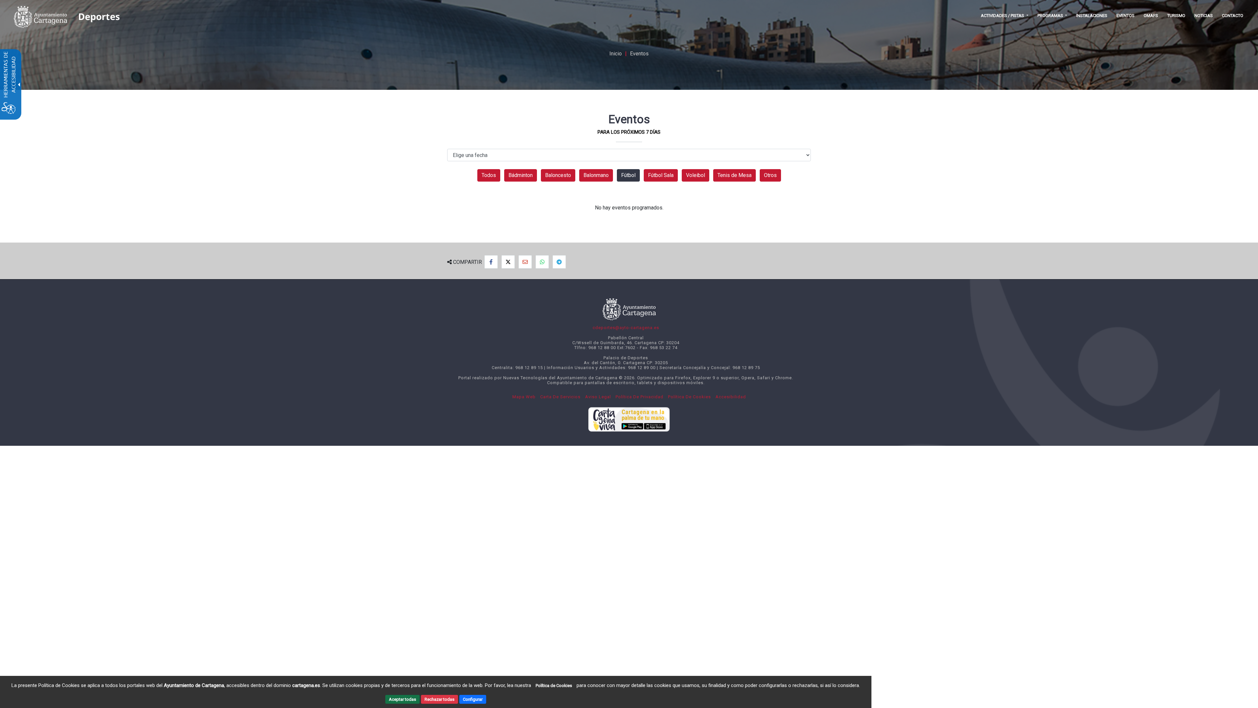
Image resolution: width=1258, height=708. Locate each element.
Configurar (473, 699)
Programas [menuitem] (1051, 15)
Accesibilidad (730, 396)
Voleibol (695, 175)
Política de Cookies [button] (554, 685)
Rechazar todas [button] (439, 699)
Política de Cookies (689, 396)
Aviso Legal (598, 396)
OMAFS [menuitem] (1151, 15)
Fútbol (628, 175)
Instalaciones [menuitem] (1091, 15)
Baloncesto (558, 175)
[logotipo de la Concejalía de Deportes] (99, 16)
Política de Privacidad (639, 396)
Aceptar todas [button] (402, 699)
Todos (489, 175)
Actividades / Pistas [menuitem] (1003, 15)
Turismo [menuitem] (1176, 15)
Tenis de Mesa (734, 175)
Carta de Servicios (560, 396)
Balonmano (596, 175)
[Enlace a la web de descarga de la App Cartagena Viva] (629, 418)
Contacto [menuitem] (1232, 15)
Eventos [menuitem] (1125, 15)
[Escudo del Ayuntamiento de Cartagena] (40, 16)
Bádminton (520, 175)
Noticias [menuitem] (1203, 15)
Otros (770, 175)
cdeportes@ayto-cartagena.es (626, 327)
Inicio (615, 53)
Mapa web (524, 396)
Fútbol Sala (661, 175)
